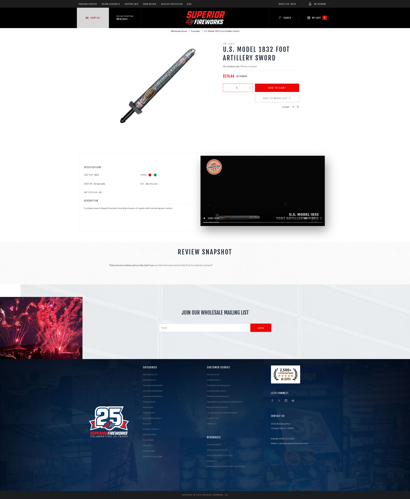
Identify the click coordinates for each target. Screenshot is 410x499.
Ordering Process (88, 4)
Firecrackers (149, 434)
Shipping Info (131, 4)
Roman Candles (151, 429)
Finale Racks (149, 402)
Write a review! (248, 66)
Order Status (213, 380)
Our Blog (212, 461)
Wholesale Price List (217, 450)
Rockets (147, 423)
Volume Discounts (111, 4)
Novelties (148, 445)
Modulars (148, 407)
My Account (213, 374)
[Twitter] (279, 401)
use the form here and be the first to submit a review (183, 265)
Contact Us (213, 418)
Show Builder (149, 4)
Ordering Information (218, 385)
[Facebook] (272, 401)
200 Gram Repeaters (152, 396)
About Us (211, 423)
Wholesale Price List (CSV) (220, 455)
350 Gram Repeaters (152, 391)
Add (277, 88)
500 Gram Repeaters (152, 385)
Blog (189, 4)
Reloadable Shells (152, 418)
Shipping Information (218, 396)
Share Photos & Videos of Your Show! (226, 466)
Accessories (149, 451)
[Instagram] (286, 401)
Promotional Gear (152, 456)
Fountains (148, 440)
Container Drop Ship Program (222, 413)
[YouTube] (293, 401)
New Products (150, 374)
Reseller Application (172, 4)
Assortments (149, 380)
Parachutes (149, 413)
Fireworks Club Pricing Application (225, 402)
